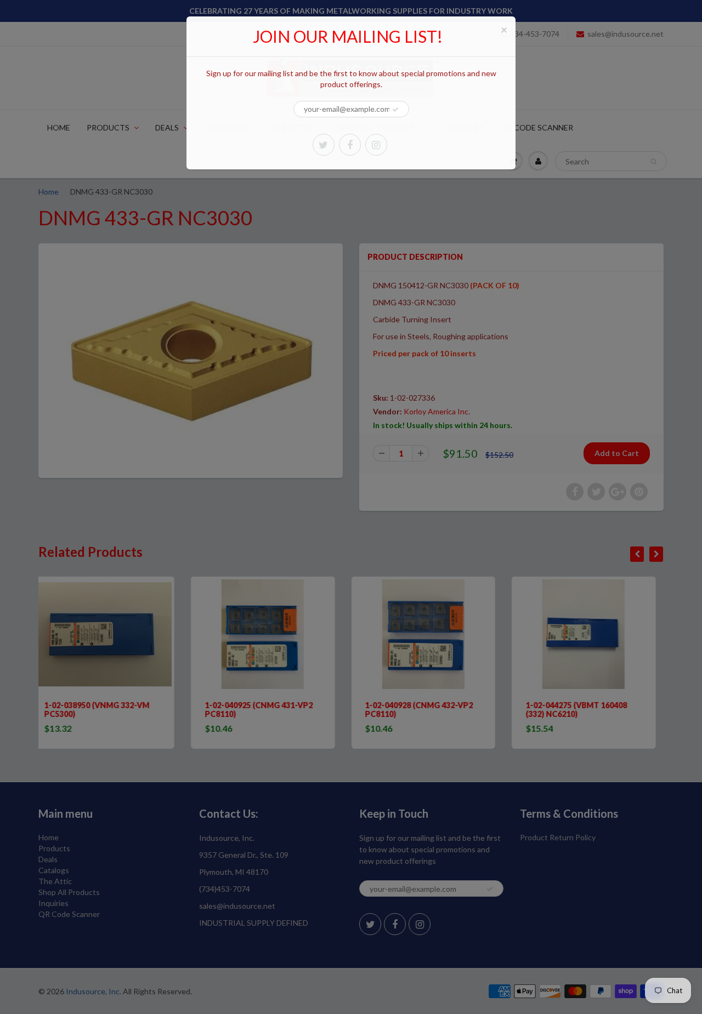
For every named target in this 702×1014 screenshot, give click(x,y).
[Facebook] (350, 145)
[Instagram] (376, 145)
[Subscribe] (395, 109)
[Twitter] (324, 145)
